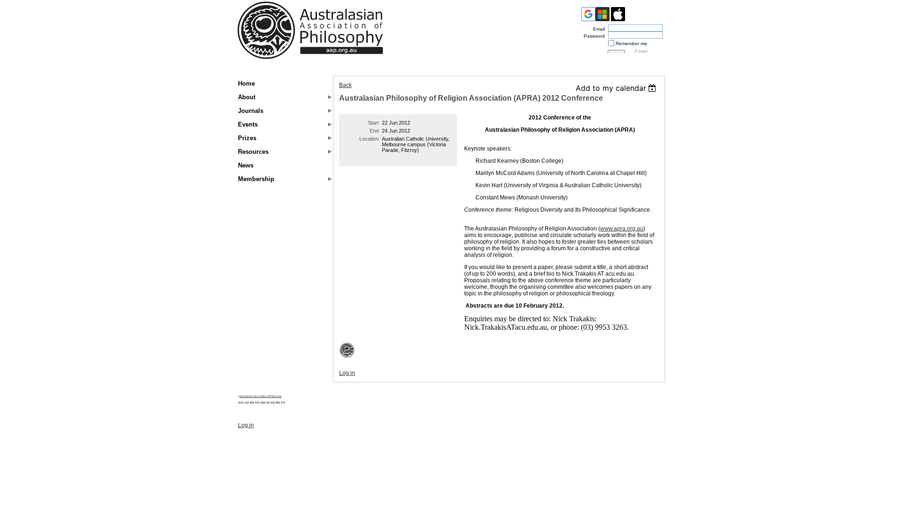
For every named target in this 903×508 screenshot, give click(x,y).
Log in (347, 373)
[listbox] (617, 88)
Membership (256, 179)
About (246, 97)
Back (345, 85)
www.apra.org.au (621, 228)
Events (248, 124)
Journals (250, 110)
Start (373, 123)
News (245, 165)
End (374, 131)
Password (592, 36)
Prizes (247, 138)
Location (369, 139)
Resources (253, 151)
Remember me (631, 43)
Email (597, 29)
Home (246, 83)
